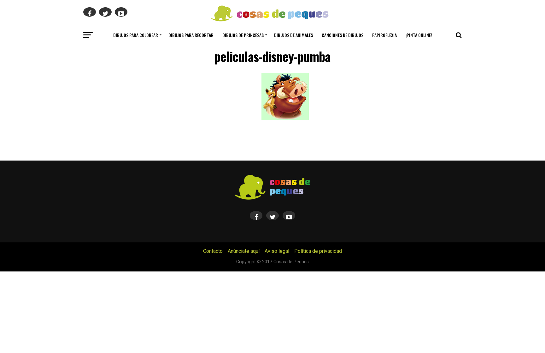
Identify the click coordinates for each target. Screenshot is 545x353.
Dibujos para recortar (191, 35)
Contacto (213, 251)
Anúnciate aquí (244, 251)
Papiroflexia (384, 35)
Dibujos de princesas (243, 35)
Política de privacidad (318, 251)
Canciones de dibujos (342, 35)
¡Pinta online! (419, 35)
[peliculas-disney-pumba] (285, 118)
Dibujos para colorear (135, 35)
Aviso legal (277, 251)
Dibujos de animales (293, 35)
